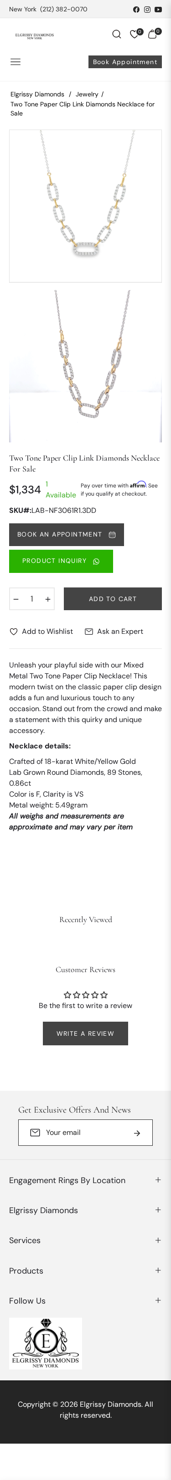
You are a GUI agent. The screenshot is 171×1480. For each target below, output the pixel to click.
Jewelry (87, 94)
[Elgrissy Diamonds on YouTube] (158, 9)
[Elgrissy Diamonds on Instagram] (147, 9)
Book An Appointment (61, 534)
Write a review (86, 1033)
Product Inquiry (55, 561)
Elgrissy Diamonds (37, 94)
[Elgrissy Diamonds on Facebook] (136, 9)
